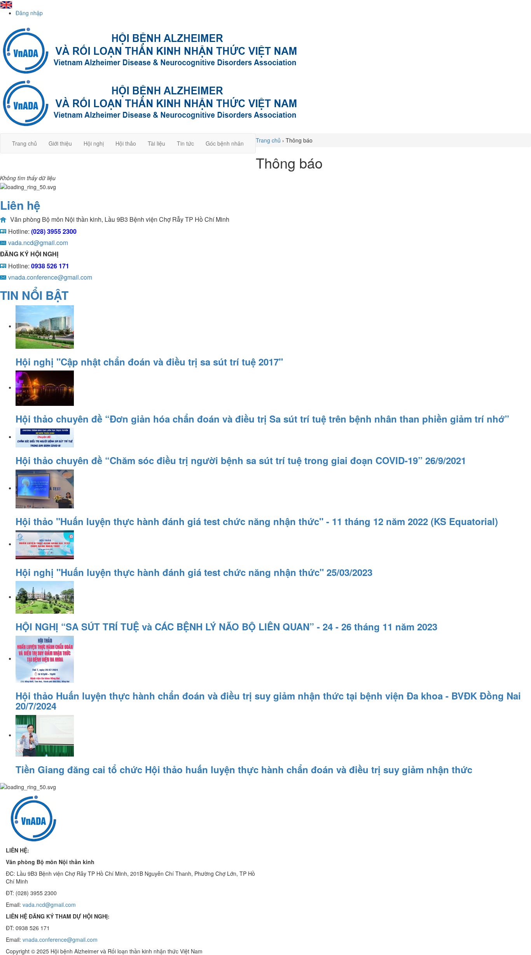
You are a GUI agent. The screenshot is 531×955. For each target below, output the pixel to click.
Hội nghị (94, 143)
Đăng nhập (29, 13)
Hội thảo (125, 143)
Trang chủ (24, 143)
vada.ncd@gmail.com (49, 904)
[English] (6, 4)
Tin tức (185, 143)
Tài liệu (156, 143)
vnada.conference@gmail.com (60, 939)
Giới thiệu (60, 143)
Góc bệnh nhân (225, 143)
